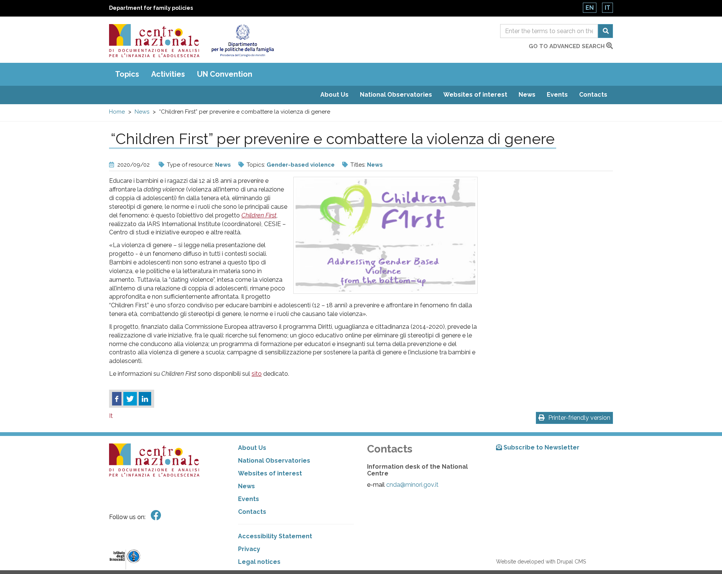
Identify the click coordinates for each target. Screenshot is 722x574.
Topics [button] (127, 74)
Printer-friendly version (579, 417)
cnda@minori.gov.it (412, 484)
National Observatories (396, 94)
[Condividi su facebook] (116, 398)
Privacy (249, 549)
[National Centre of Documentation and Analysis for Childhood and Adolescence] (154, 40)
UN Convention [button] (224, 74)
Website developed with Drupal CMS (541, 562)
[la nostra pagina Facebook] (156, 515)
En (589, 7)
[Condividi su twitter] (130, 398)
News (527, 94)
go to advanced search (567, 46)
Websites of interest (475, 94)
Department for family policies (151, 8)
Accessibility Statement (275, 536)
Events (557, 94)
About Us (334, 94)
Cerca (605, 31)
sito (257, 373)
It (607, 7)
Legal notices (259, 561)
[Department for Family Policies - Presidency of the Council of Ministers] (242, 40)
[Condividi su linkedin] (145, 398)
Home (117, 111)
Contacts (593, 94)
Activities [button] (168, 74)
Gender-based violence (301, 164)
